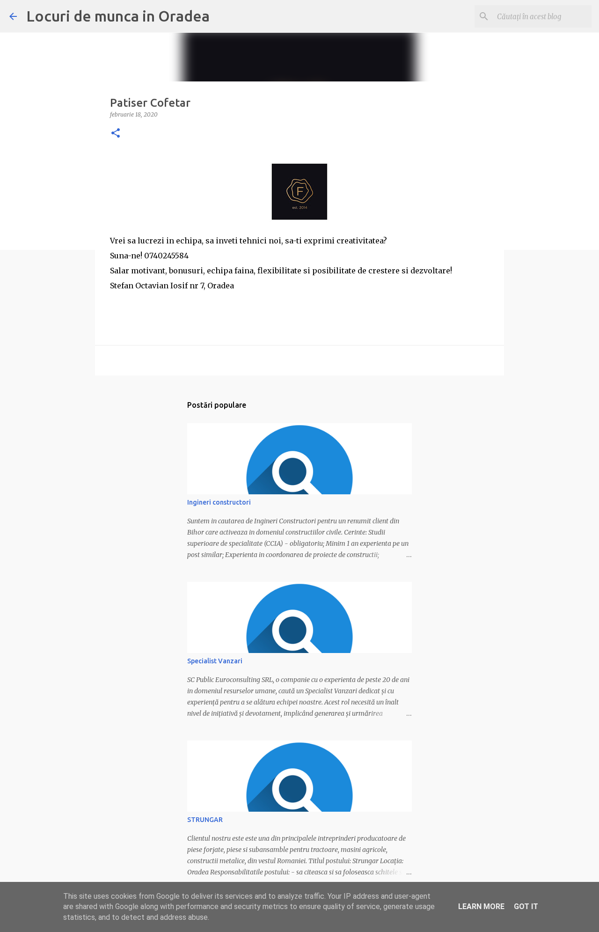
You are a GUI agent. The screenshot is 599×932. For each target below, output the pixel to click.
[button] (115, 133)
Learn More (481, 906)
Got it (526, 906)
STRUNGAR (205, 819)
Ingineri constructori (219, 502)
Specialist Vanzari (214, 661)
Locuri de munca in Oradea (118, 15)
